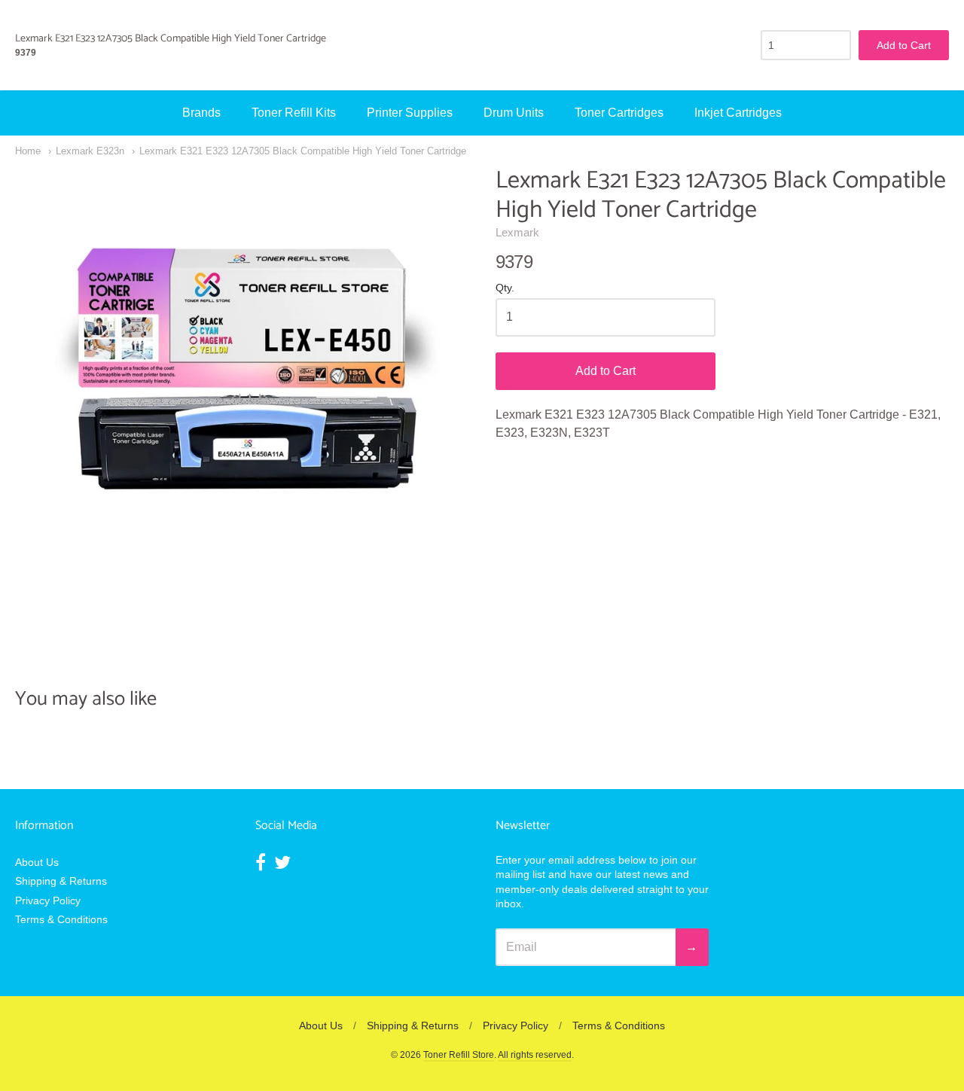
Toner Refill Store (458, 1055)
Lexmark (517, 232)
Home (28, 151)
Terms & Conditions (61, 919)
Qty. (505, 288)
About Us (37, 862)
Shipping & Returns (61, 881)
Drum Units (514, 112)
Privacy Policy (48, 900)
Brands (201, 112)
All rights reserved (535, 1055)
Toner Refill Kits (294, 112)
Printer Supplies (410, 112)
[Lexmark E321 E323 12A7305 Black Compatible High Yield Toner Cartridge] (241, 393)
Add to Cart (605, 370)
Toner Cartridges (619, 112)
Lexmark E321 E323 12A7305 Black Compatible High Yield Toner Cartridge (302, 151)
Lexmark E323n (90, 151)
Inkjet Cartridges (738, 112)
